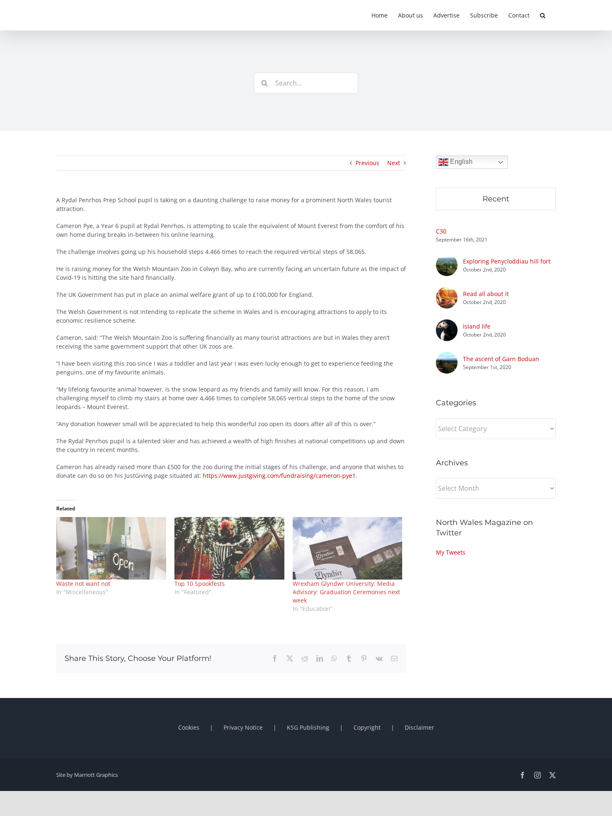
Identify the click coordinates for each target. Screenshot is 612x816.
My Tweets (450, 552)
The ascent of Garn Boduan (501, 359)
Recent (496, 198)
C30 (441, 231)
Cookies (188, 727)
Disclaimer (419, 727)
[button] (542, 15)
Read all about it (486, 294)
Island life (476, 326)
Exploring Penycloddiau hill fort (506, 261)
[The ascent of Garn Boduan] (447, 356)
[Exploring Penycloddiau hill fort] (447, 259)
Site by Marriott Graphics (87, 774)
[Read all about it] (447, 291)
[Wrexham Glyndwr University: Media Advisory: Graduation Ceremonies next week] (348, 548)
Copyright (367, 727)
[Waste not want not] (111, 548)
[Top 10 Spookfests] (229, 548)
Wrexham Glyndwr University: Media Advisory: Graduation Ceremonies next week (346, 592)
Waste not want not (83, 584)
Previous (367, 163)
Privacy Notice (243, 727)
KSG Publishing (308, 727)
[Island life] (447, 324)
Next (393, 163)
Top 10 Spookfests (199, 584)
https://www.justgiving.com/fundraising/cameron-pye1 (279, 476)
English (460, 161)
